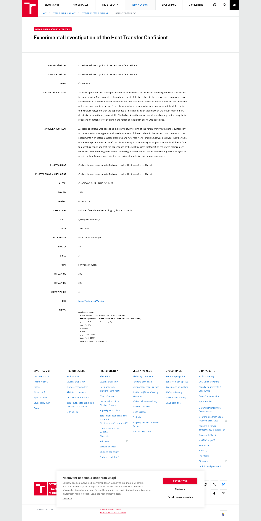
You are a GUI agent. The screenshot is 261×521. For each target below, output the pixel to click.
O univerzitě (196, 5)
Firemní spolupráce (175, 376)
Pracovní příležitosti (212, 421)
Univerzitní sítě (173, 402)
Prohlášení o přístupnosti (111, 509)
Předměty (105, 376)
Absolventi (208, 461)
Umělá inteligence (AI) (210, 466)
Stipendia (104, 436)
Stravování (39, 392)
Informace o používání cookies (113, 512)
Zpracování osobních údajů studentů (113, 417)
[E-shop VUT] (223, 493)
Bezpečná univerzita (209, 396)
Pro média (204, 455)
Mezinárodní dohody (176, 397)
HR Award (204, 445)
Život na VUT (52, 5)
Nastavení (180, 489)
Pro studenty (110, 5)
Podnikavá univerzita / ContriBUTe (210, 389)
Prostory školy (41, 381)
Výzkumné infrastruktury (145, 401)
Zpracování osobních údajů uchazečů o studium (80, 404)
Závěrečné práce (108, 396)
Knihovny (108, 441)
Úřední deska (205, 411)
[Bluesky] (223, 484)
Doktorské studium (109, 401)
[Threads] (205, 484)
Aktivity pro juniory (76, 392)
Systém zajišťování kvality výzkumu (145, 394)
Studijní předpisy (108, 405)
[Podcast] (214, 493)
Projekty (137, 417)
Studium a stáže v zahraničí (113, 423)
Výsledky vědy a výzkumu (95, 13)
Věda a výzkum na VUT (64, 13)
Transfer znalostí (141, 406)
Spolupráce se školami (177, 387)
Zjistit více (67, 498)
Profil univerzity (206, 376)
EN (234, 5)
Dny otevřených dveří (77, 387)
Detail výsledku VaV (126, 13)
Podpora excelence (142, 381)
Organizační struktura (210, 407)
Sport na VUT (40, 397)
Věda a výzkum (140, 5)
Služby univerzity (174, 392)
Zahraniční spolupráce (177, 381)
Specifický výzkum (142, 431)
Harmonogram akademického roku (110, 389)
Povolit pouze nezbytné (180, 497)
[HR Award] (223, 514)
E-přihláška (72, 411)
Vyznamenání (205, 401)
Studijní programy (76, 381)
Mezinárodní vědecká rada (146, 387)
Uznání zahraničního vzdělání (110, 430)
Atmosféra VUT (41, 376)
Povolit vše (180, 481)
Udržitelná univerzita (209, 381)
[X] (214, 484)
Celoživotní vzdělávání (78, 397)
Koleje (37, 387)
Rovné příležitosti (207, 435)
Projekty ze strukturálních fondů (145, 424)
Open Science (140, 411)
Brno (36, 408)
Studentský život (42, 402)
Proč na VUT (73, 376)
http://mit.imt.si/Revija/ (91, 301)
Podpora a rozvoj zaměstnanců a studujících (212, 427)
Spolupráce (169, 5)
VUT (45, 13)
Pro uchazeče (81, 5)
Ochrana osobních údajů (211, 416)
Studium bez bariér (109, 451)
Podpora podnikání (109, 457)
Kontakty (203, 450)
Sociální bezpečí (108, 446)
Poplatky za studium (110, 410)
